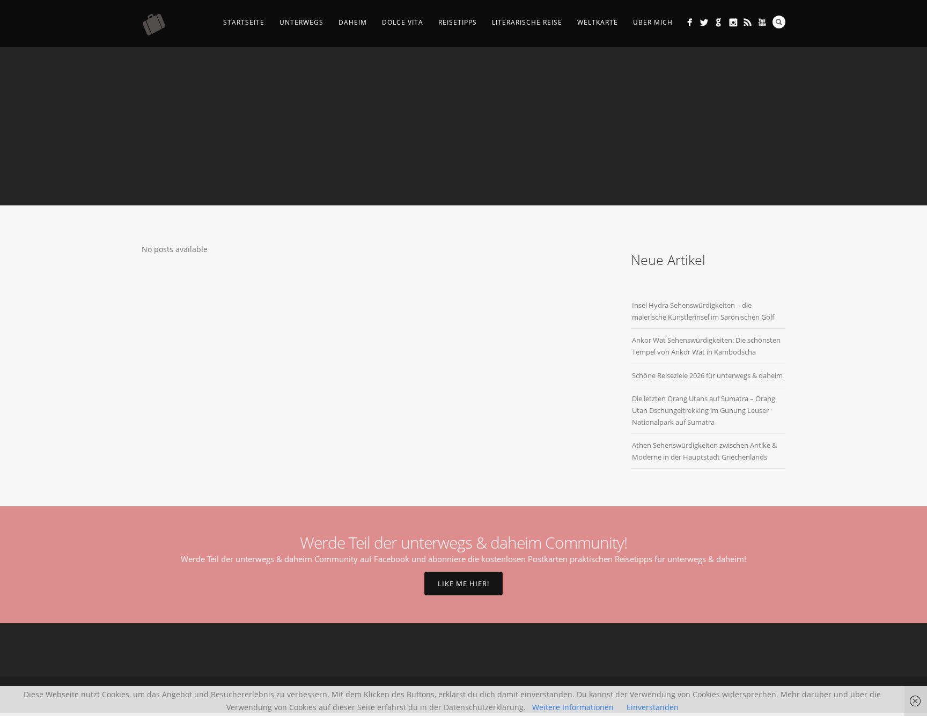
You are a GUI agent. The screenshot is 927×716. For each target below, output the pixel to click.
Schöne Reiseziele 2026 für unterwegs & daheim (707, 375)
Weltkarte (597, 22)
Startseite (243, 22)
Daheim (353, 22)
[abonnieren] (747, 22)
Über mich (653, 22)
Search (778, 22)
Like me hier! (463, 583)
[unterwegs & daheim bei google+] (718, 22)
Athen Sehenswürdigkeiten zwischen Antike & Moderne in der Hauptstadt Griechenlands (704, 451)
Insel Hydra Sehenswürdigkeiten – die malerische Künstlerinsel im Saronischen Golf (703, 311)
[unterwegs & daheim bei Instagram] (733, 22)
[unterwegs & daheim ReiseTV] (762, 22)
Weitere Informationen (573, 707)
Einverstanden (653, 707)
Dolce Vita (402, 22)
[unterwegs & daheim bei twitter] (704, 22)
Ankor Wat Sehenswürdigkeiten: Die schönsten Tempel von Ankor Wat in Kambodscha (706, 346)
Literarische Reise (527, 22)
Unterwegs (301, 22)
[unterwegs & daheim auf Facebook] (689, 22)
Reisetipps (457, 22)
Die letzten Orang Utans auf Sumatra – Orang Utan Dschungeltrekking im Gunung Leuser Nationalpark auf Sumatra (703, 410)
